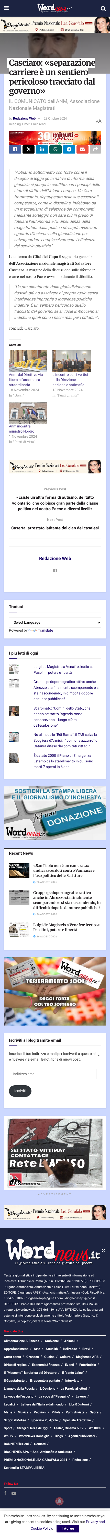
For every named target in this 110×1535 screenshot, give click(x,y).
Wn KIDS (95, 1428)
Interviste (72, 1380)
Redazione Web (24, 118)
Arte (37, 1348)
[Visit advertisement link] (55, 25)
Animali (69, 1341)
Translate (45, 630)
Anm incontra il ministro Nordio (21, 429)
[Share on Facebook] (15, 149)
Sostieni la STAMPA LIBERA (24, 1467)
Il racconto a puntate (45, 1380)
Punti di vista (75, 1412)
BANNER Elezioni (16, 1443)
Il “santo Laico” (73, 1372)
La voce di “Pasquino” (54, 1396)
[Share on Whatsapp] (55, 149)
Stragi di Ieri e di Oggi (32, 1428)
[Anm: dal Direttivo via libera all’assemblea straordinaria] (28, 361)
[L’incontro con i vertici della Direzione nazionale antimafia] (71, 361)
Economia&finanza (46, 1364)
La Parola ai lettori (74, 1388)
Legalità (9, 1404)
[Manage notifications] (59, 1501)
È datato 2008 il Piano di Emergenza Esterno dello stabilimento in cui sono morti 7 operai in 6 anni (63, 761)
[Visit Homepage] (54, 8)
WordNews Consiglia (34, 1436)
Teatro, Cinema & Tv (68, 1428)
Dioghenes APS (87, 1356)
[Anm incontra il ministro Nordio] (28, 413)
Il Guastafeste (14, 1380)
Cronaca (32, 1356)
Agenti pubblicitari (81, 1436)
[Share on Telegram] (69, 149)
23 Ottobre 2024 (55, 118)
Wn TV (9, 1436)
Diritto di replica (15, 1364)
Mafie (8, 1412)
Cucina (49, 1356)
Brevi (86, 1348)
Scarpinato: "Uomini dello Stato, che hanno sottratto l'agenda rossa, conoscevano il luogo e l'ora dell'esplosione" (62, 717)
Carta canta (12, 1356)
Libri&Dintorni (79, 1404)
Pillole (56, 1412)
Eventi (69, 1364)
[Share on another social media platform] (95, 149)
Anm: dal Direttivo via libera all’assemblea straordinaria (26, 380)
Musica (23, 1412)
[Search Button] (103, 8)
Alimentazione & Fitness (21, 1341)
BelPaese (70, 1348)
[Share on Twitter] (29, 149)
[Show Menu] (6, 8)
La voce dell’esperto (18, 1396)
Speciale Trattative (77, 1420)
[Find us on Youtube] (14, 1494)
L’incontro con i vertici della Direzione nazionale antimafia (70, 380)
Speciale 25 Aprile (44, 1420)
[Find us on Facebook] (5, 1494)
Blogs (59, 1436)
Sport (8, 1428)
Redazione (80, 1459)
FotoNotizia (87, 1364)
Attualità (52, 1348)
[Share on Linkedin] (42, 149)
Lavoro (81, 1396)
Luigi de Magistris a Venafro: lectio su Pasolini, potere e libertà (64, 669)
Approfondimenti (16, 1348)
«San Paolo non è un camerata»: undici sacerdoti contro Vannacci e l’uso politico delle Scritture (64, 870)
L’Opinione (47, 1388)
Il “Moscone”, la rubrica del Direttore (30, 1372)
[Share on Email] (82, 149)
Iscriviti (20, 1091)
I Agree (68, 1528)
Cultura (65, 1356)
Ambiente (52, 1341)
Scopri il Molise (15, 1420)
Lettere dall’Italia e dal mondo (42, 1404)
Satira (94, 1412)
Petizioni (40, 1412)
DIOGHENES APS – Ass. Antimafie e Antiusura (38, 1451)
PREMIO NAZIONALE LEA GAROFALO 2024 (35, 1459)
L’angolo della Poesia (19, 1388)
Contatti (40, 1443)
